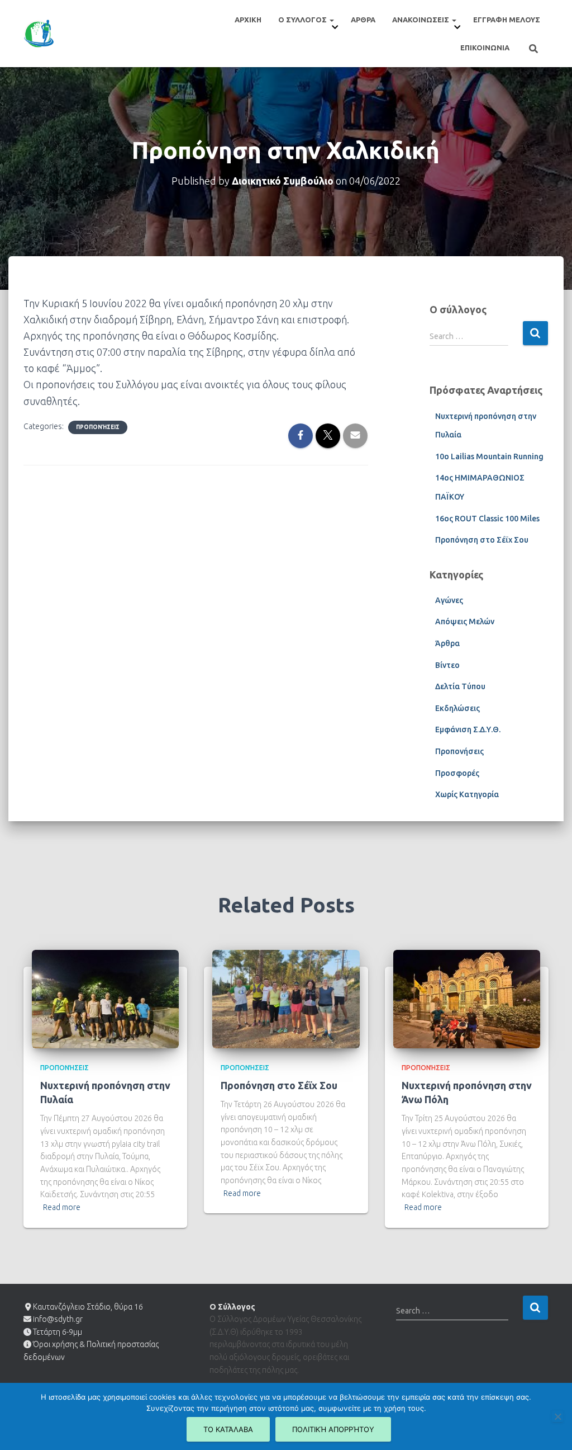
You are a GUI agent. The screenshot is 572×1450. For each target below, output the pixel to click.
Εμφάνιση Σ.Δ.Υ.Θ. (467, 729)
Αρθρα (363, 19)
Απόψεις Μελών (464, 621)
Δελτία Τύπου (460, 686)
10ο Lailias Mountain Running (489, 456)
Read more (61, 1207)
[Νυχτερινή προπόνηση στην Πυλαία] (105, 998)
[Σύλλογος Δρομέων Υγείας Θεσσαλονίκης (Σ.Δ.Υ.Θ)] (39, 34)
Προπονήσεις (98, 427)
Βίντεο (447, 665)
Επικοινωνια (484, 47)
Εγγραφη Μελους (506, 19)
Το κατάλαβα (228, 1429)
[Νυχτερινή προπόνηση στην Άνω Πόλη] (466, 998)
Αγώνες (449, 600)
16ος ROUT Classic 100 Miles (487, 518)
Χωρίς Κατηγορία (467, 794)
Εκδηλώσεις (457, 708)
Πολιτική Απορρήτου (333, 1429)
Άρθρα (447, 643)
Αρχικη (248, 19)
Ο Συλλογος (303, 19)
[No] (557, 1416)
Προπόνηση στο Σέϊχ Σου (481, 539)
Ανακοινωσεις (421, 19)
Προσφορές (457, 773)
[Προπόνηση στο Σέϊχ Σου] (285, 998)
